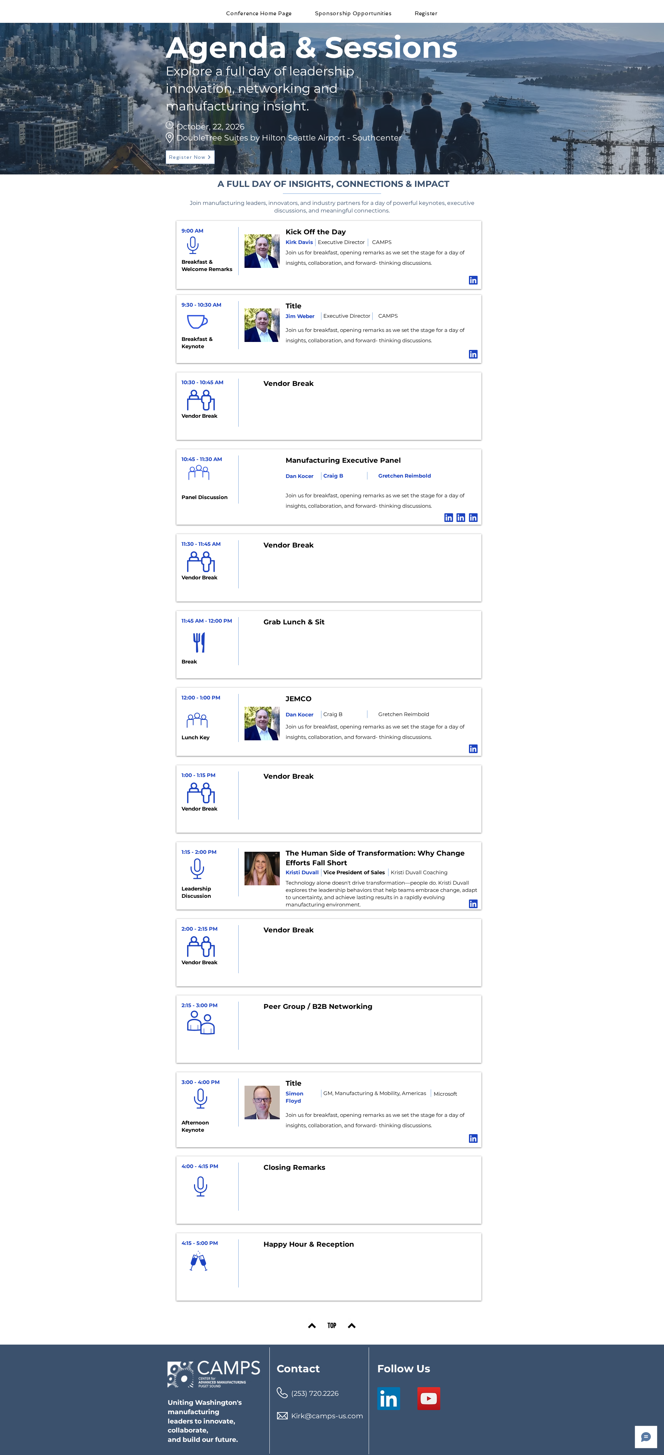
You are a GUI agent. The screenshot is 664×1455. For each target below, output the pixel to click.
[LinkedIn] (388, 1398)
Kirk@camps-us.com (327, 1416)
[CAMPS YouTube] (428, 1398)
